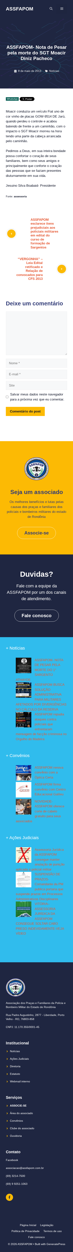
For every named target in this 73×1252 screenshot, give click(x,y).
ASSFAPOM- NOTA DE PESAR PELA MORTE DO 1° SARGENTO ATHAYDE (39, 670)
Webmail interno (20, 1081)
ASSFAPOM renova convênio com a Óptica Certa (49, 772)
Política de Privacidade (25, 1231)
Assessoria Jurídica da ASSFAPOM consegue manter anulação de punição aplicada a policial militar (40, 859)
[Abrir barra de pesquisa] (51, 9)
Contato (13, 1152)
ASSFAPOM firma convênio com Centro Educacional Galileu (50, 789)
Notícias (54, 70)
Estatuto (15, 1073)
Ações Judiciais (19, 1058)
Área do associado (21, 1113)
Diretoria (15, 1066)
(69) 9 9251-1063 (16, 1183)
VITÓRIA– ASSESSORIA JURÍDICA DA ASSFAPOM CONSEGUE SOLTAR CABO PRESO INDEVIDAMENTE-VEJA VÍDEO (40, 918)
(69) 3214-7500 (15, 1175)
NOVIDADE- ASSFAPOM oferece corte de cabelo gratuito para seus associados (40, 811)
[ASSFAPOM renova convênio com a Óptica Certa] (23, 773)
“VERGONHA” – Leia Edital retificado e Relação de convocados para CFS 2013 (29, 269)
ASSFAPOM (19, 8)
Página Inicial (28, 1225)
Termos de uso (52, 1231)
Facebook (12, 1160)
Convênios (16, 1120)
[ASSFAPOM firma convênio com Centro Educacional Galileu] (23, 790)
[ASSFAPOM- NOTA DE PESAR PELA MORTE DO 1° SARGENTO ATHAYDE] (23, 666)
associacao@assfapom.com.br (25, 1168)
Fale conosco (37, 615)
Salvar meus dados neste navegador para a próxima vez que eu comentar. (37, 397)
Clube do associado (22, 1128)
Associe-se (36, 532)
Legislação (46, 1225)
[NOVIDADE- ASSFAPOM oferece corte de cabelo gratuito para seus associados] (23, 807)
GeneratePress (56, 1244)
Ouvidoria (16, 1135)
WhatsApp (12, 99)
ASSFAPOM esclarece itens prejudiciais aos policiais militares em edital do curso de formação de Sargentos (44, 233)
